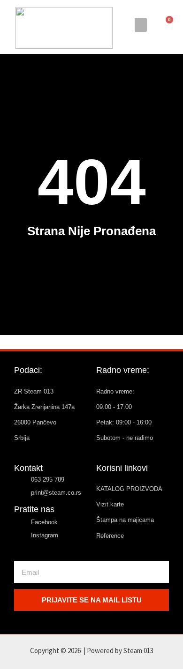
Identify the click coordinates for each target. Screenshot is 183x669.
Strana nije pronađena (91, 231)
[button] (141, 25)
